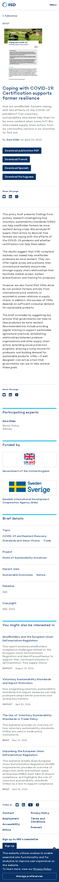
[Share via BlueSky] (4, 196)
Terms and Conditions (38, 820)
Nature (40, 574)
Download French (16, 159)
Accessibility (11, 824)
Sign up (9, 845)
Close (54, 849)
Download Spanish (17, 168)
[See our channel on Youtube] (30, 804)
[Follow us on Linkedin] (23, 804)
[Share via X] (16, 196)
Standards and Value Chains (21, 540)
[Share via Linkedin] (10, 196)
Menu (53, 4)
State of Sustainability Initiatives (25, 557)
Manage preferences (29, 876)
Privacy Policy (40, 813)
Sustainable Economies (18, 574)
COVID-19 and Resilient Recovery (25, 536)
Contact (8, 813)
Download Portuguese (19, 176)
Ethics (7, 829)
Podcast (36, 827)
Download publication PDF (22, 150)
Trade (47, 540)
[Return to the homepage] (10, 4)
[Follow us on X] (37, 804)
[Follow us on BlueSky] (17, 804)
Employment (11, 818)
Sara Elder (13, 139)
